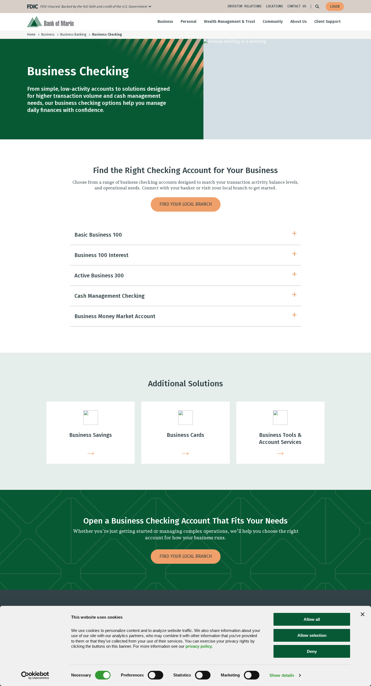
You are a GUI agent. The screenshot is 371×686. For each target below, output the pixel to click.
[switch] (155, 675)
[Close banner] (362, 614)
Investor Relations (244, 6)
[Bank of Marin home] (50, 21)
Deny (312, 651)
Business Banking (73, 34)
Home (31, 34)
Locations (274, 6)
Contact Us (296, 6)
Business (48, 34)
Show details (281, 675)
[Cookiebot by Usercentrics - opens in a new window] (35, 675)
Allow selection (311, 635)
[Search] (317, 6)
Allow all (312, 619)
